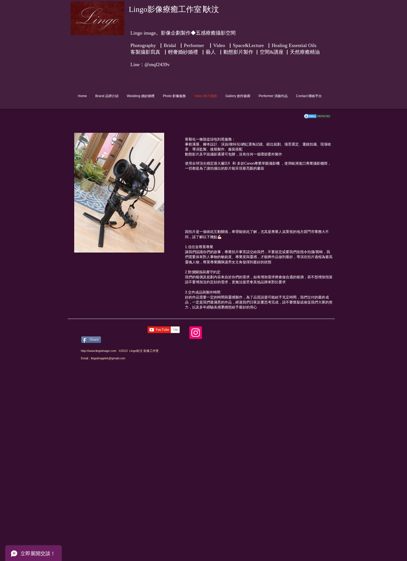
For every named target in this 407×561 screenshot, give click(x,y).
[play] (152, 248)
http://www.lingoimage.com (98, 350)
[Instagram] (195, 332)
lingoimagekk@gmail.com (108, 358)
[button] (138, 166)
